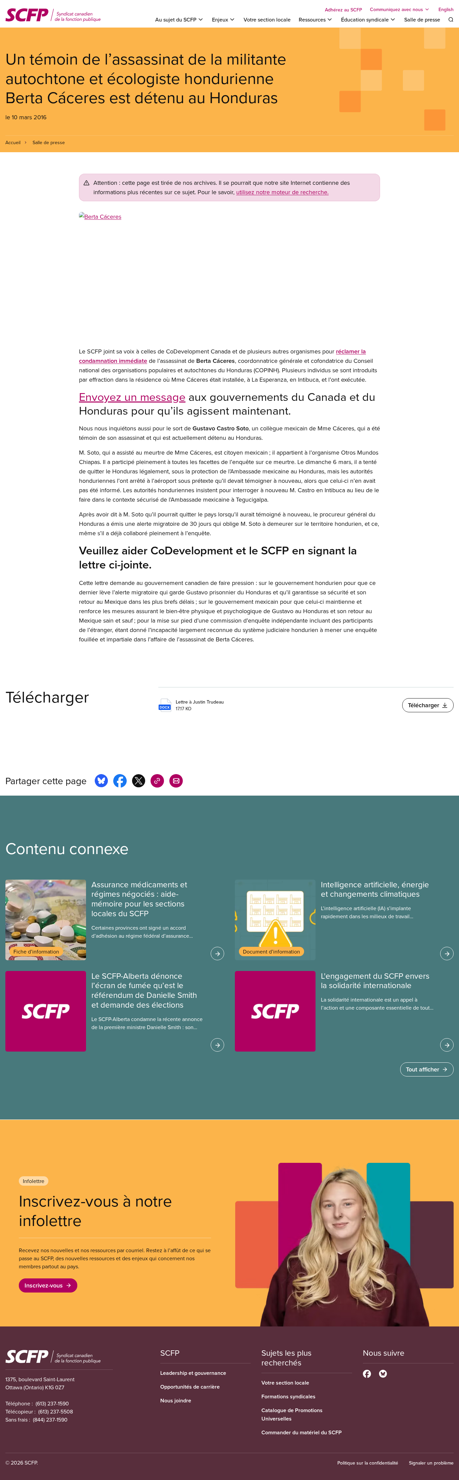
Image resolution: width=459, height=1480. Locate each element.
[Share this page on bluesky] (101, 782)
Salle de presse (422, 19)
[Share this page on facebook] (120, 782)
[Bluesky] (383, 1373)
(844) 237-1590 (50, 1419)
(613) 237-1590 (52, 1403)
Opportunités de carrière (190, 1387)
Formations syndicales (288, 1396)
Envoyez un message (132, 396)
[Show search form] (451, 19)
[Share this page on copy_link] (157, 782)
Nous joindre (175, 1400)
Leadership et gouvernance (193, 1373)
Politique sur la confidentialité (367, 1463)
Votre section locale (267, 19)
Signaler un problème (431, 1463)
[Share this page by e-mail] (176, 782)
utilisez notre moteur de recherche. (282, 192)
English (446, 9)
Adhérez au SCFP (343, 9)
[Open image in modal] (229, 276)
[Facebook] (367, 1373)
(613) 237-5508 (55, 1411)
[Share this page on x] (138, 782)
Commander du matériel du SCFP (301, 1432)
